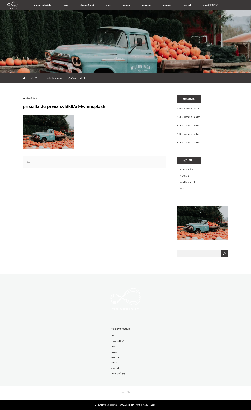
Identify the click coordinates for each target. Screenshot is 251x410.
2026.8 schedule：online (188, 117)
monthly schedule (42, 5)
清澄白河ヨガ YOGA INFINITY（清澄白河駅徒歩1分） (131, 405)
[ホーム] (24, 74)
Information (185, 176)
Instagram (122, 391)
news (65, 5)
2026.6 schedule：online (188, 125)
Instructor (146, 5)
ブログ (33, 78)
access (126, 5)
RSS (128, 391)
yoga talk (187, 5)
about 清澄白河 (210, 5)
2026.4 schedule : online (188, 142)
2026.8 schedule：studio (188, 108)
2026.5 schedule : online (188, 134)
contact (167, 5)
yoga (182, 189)
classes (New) (87, 5)
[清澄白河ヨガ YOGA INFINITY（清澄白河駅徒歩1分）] (125, 313)
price (108, 5)
